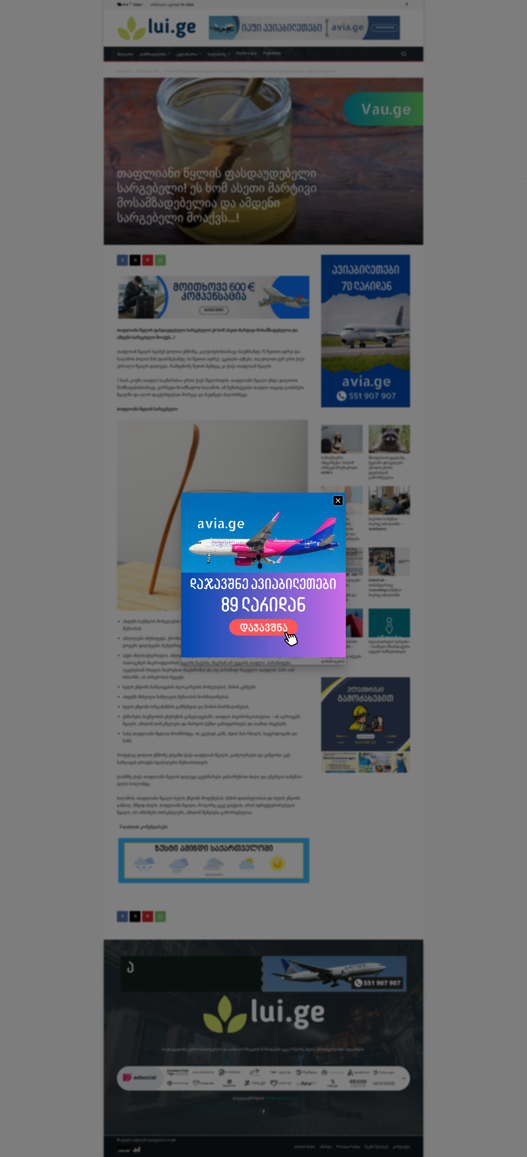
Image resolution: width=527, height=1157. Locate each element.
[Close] (338, 500)
